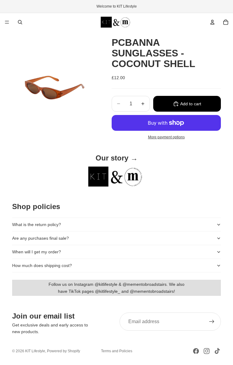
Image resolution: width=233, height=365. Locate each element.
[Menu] (7, 22)
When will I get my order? (36, 251)
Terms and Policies (116, 351)
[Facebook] (196, 351)
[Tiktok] (217, 351)
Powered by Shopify (63, 351)
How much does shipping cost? (42, 265)
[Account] (212, 22)
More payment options (166, 137)
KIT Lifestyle (35, 351)
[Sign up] (211, 321)
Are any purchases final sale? (40, 238)
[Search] (20, 22)
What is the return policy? (36, 224)
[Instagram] (206, 351)
